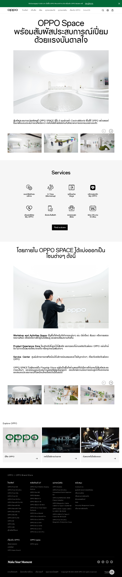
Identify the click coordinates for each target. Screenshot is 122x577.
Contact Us (79, 487)
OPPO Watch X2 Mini (37, 504)
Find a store (60, 227)
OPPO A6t (11, 527)
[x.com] (103, 561)
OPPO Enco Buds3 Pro (38, 516)
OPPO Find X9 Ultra (14, 490)
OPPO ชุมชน (34, 544)
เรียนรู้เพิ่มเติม (89, 3)
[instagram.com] (111, 561)
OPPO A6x (11, 524)
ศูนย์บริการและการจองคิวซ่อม (84, 490)
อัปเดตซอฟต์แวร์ (80, 499)
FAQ (76, 502)
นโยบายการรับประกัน (81, 508)
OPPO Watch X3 (35, 501)
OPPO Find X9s (13, 493)
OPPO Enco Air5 (35, 522)
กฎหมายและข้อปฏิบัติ (52, 572)
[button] (119, 4)
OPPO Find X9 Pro (14, 499)
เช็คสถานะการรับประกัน (82, 496)
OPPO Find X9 (13, 496)
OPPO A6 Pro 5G (13, 518)
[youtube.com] (107, 561)
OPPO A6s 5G (12, 514)
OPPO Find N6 (13, 487)
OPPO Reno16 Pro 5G (15, 502)
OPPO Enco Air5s (36, 525)
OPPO (10, 475)
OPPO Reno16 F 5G (14, 508)
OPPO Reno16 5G (14, 505)
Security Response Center (84, 505)
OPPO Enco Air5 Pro (37, 519)
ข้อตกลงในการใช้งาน (26, 572)
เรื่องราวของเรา (12, 544)
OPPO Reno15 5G (14, 511)
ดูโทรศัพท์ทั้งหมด (13, 530)
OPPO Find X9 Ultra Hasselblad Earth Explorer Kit (62, 492)
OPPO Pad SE (35, 492)
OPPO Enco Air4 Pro (37, 532)
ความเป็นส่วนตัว (12, 572)
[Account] (108, 10)
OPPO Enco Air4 (35, 528)
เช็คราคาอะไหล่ (79, 493)
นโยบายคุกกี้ (39, 572)
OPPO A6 (11, 521)
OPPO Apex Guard (14, 550)
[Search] (103, 10)
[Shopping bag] (112, 10)
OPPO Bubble (35, 495)
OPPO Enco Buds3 (36, 513)
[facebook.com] (98, 561)
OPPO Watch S (35, 498)
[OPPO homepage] (13, 10)
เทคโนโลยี (10, 547)
